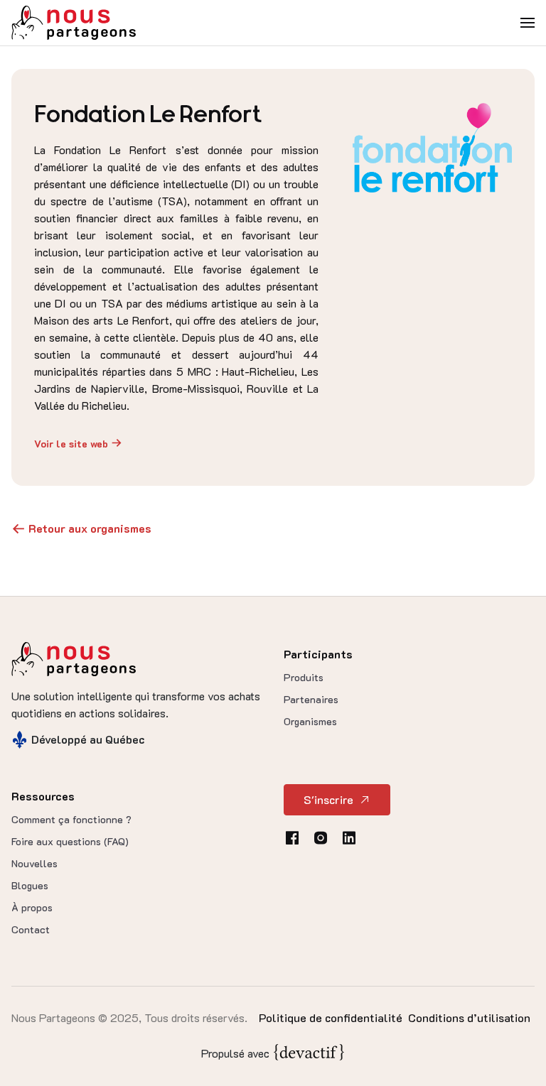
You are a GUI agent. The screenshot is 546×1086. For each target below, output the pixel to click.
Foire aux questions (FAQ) (70, 841)
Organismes (310, 721)
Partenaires (311, 699)
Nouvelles (34, 863)
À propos (32, 907)
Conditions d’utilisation (469, 1017)
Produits (303, 677)
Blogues (29, 885)
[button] (527, 23)
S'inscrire (328, 799)
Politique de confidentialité (330, 1017)
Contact (30, 929)
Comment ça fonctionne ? (71, 819)
